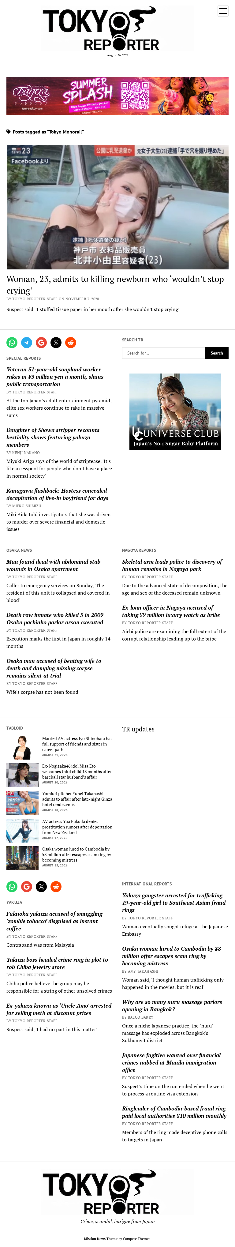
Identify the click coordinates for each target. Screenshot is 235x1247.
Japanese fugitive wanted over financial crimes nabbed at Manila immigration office (171, 1062)
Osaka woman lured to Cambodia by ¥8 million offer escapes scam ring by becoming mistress (76, 854)
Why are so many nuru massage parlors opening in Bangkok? (172, 1005)
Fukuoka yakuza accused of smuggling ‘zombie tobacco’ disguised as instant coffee (54, 921)
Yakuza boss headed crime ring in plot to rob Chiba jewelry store (57, 963)
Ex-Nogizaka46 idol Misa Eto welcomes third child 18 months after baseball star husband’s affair (77, 771)
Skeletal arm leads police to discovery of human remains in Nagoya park (172, 565)
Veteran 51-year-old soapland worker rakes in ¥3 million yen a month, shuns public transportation (54, 377)
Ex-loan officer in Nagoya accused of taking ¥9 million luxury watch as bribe (171, 611)
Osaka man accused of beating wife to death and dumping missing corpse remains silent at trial (53, 668)
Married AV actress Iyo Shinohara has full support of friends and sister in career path (77, 744)
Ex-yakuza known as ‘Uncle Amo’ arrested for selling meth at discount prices (58, 1009)
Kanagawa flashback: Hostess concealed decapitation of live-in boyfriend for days (57, 494)
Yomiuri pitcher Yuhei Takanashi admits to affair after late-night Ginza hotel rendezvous (77, 799)
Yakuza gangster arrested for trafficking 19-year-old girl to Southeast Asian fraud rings (174, 903)
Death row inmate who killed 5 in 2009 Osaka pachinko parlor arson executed (54, 618)
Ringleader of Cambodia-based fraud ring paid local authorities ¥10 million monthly (174, 1112)
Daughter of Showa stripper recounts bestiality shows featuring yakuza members (52, 437)
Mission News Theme (101, 1238)
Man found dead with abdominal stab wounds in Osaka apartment (53, 565)
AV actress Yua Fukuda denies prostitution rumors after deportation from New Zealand (77, 827)
